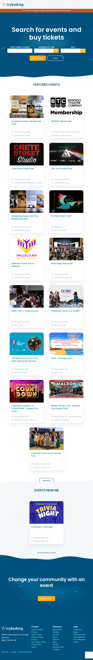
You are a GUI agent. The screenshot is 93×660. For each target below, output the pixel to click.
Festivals (56, 639)
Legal (14, 652)
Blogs (76, 632)
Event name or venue (19, 47)
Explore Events (37, 630)
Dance (55, 637)
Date (73, 47)
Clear (55, 58)
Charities (56, 632)
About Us (5, 652)
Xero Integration (80, 639)
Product (34, 632)
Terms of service (25, 652)
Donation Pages (37, 637)
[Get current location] (56, 51)
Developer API (79, 637)
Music (55, 642)
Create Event (46, 599)
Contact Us (78, 630)
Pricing (34, 639)
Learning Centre (80, 634)
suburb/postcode (46, 47)
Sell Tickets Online (38, 642)
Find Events (37, 58)
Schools (56, 644)
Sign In (34, 647)
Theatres (56, 649)
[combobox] (46, 51)
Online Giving (36, 634)
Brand (76, 642)
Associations (57, 630)
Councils (56, 634)
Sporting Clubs (58, 647)
